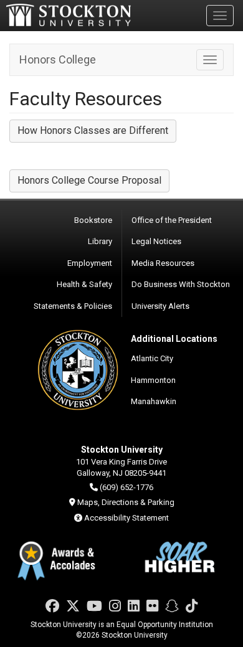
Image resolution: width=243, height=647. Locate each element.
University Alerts (160, 306)
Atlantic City (152, 358)
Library (100, 241)
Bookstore (93, 220)
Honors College (57, 59)
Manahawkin (153, 401)
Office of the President (171, 220)
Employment (89, 263)
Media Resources (162, 263)
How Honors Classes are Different (92, 130)
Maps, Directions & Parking (125, 502)
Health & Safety (84, 284)
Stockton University (68, 15)
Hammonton (153, 380)
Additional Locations (174, 339)
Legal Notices (156, 241)
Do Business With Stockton (180, 284)
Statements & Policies (73, 306)
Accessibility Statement (126, 517)
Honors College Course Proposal (89, 180)
